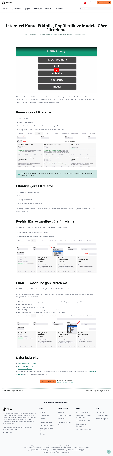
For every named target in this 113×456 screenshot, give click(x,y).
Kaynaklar (48, 9)
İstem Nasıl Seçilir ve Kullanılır (27, 364)
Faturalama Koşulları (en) (84, 429)
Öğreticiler (33, 34)
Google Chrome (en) (102, 415)
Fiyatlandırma (15, 9)
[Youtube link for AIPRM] (7, 433)
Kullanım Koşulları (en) (83, 421)
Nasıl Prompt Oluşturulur (26, 366)
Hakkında (59, 9)
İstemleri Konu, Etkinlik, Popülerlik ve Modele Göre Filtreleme (70, 34)
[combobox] (95, 8)
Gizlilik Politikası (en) (82, 412)
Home (27, 34)
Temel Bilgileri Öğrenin (44, 34)
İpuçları (27, 9)
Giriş (93, 3)
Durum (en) (61, 419)
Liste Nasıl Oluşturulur (25, 369)
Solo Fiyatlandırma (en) (46, 425)
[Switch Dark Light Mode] (88, 3)
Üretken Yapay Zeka (45, 422)
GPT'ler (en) (38, 9)
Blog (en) (42, 434)
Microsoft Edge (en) (102, 419)
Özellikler (42, 419)
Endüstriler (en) (44, 415)
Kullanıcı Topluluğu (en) (65, 415)
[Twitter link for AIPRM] (3, 432)
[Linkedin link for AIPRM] (11, 433)
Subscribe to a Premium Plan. (65, 382)
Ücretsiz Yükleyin (103, 3)
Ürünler (4, 9)
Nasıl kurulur (100, 412)
